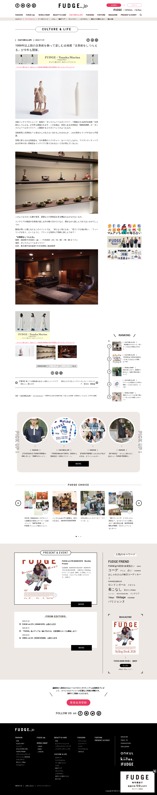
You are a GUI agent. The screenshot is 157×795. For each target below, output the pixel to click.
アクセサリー (20, 765)
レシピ (80, 746)
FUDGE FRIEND (118, 561)
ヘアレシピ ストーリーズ (63, 746)
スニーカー (111, 594)
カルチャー (18, 19)
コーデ (113, 570)
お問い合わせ (29, 786)
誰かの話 (110, 19)
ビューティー (82, 744)
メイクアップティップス (62, 749)
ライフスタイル (30, 19)
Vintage (121, 597)
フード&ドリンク (43, 19)
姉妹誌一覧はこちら (125, 669)
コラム (53, 19)
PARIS (40, 749)
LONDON (40, 752)
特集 (17, 741)
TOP (16, 396)
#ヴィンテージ (64, 366)
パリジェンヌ (116, 602)
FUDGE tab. (30, 15)
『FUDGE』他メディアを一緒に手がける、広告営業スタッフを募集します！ (49, 631)
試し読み (125, 665)
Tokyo (111, 597)
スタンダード (20, 760)
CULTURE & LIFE (76, 15)
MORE (81, 604)
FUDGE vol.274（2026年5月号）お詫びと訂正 (39, 624)
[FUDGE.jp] (73, 5)
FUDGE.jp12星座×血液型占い (121, 566)
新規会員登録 (78, 702)
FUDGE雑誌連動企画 (115, 581)
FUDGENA (90, 15)
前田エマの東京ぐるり (98, 19)
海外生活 (81, 752)
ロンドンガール (117, 585)
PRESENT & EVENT (129, 15)
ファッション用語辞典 (23, 757)
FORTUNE (101, 15)
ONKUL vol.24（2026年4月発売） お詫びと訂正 (39, 638)
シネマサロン (84, 19)
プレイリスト (72, 19)
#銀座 (74, 366)
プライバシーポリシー (44, 786)
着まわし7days (21, 762)
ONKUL (139, 566)
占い (129, 570)
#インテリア (52, 366)
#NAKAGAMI (41, 366)
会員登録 (114, 5)
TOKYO (40, 746)
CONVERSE (137, 571)
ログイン (134, 5)
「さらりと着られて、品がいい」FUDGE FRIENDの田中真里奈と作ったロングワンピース (45, 67)
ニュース (19, 746)
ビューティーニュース (62, 744)
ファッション (82, 741)
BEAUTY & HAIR (59, 15)
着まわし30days (130, 590)
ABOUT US (18, 786)
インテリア (134, 593)
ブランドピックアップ (23, 754)
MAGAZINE (112, 15)
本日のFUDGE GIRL (122, 594)
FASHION (19, 15)
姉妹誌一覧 (124, 740)
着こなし (115, 589)
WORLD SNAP (44, 15)
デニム (122, 570)
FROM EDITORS (126, 743)
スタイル (131, 585)
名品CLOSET (20, 744)
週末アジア (62, 19)
